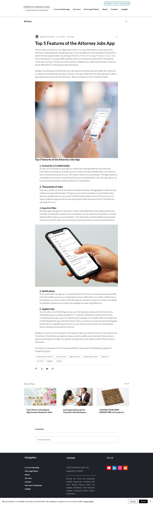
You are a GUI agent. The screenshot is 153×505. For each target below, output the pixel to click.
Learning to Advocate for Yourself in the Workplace (74, 411)
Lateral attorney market (45, 357)
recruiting (40, 361)
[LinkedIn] (114, 468)
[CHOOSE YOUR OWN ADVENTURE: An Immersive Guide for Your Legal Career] (113, 397)
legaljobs (50, 361)
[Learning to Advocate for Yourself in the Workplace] (76, 397)
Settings (133, 501)
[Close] (150, 501)
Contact (28, 482)
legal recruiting (75, 357)
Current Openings (32, 467)
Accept (143, 501)
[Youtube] (109, 468)
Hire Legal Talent (31, 471)
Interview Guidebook (33, 485)
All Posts (28, 21)
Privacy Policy (88, 501)
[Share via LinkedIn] (47, 369)
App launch (105, 357)
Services (28, 478)
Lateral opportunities (90, 357)
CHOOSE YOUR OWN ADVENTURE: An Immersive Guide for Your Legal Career (112, 411)
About (27, 475)
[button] (62, 9)
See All (127, 384)
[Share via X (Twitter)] (42, 369)
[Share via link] (53, 369)
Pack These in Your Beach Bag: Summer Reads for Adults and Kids (40, 411)
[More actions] (116, 36)
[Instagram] (120, 468)
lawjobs (59, 361)
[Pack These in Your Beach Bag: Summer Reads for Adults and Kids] (40, 397)
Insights (28, 489)
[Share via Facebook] (36, 369)
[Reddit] (125, 468)
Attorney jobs (61, 357)
